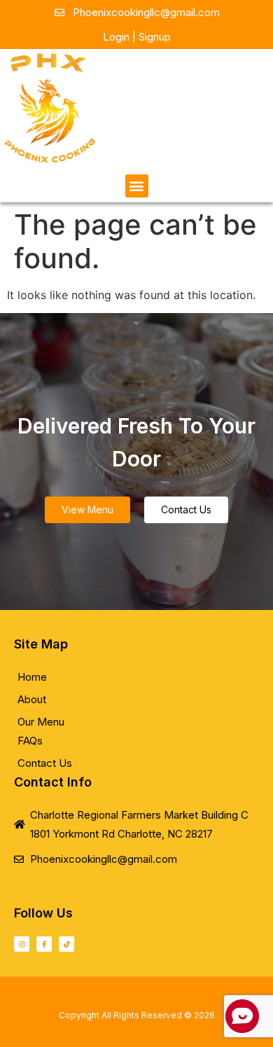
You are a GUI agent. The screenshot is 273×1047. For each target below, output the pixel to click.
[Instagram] (21, 944)
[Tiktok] (66, 944)
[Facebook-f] (44, 944)
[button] (136, 185)
